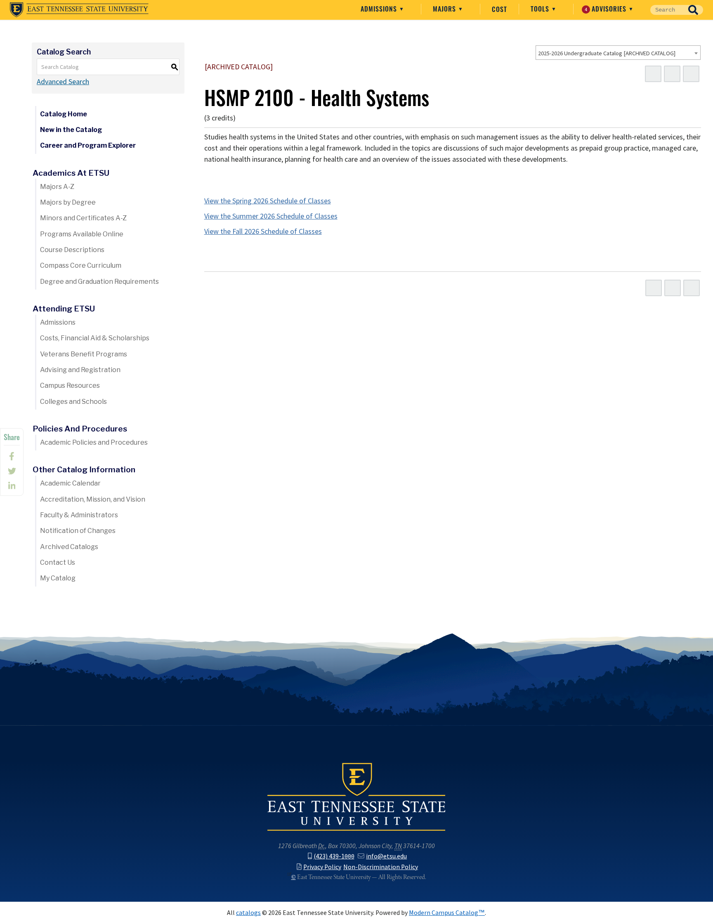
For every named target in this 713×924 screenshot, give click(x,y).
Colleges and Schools (73, 401)
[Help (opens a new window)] (691, 74)
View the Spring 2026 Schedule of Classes (267, 201)
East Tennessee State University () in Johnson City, (356, 796)
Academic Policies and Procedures (94, 442)
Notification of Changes (78, 531)
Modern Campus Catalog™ (447, 912)
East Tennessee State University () (79, 10)
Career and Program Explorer (88, 145)
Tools (541, 9)
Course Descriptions (72, 250)
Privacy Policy (322, 867)
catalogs (248, 912)
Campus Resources (70, 385)
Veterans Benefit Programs (83, 354)
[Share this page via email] (12, 486)
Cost (499, 9)
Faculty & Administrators (79, 515)
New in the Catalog (71, 130)
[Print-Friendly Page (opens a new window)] (672, 74)
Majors (445, 9)
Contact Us (57, 562)
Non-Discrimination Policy (380, 867)
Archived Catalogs (69, 547)
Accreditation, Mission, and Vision (92, 499)
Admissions (380, 9)
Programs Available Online (81, 234)
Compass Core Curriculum (80, 265)
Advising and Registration (80, 370)
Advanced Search (63, 82)
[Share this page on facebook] (12, 456)
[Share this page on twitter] (12, 471)
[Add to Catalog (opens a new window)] (653, 74)
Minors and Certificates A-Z (83, 218)
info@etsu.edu (386, 856)
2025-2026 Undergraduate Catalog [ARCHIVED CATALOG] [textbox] (606, 53)
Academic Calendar (70, 483)
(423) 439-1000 (334, 856)
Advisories (607, 9)
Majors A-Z (57, 187)
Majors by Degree (68, 202)
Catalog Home (63, 114)
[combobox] (618, 52)
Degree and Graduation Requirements (99, 281)
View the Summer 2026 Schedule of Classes (271, 216)
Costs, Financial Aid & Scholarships (94, 338)
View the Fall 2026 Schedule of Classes (263, 231)
